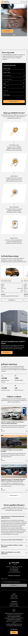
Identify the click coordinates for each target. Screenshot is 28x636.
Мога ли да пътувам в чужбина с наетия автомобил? (12, 545)
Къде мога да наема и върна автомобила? (12, 539)
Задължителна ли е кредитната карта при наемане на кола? (12, 517)
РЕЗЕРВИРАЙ (11, 300)
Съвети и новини (14, 597)
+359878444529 (15, 568)
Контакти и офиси (14, 598)
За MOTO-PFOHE (14, 595)
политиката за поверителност (13, 582)
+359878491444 (15, 570)
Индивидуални (14, 629)
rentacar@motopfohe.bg (15, 572)
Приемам (11, 581)
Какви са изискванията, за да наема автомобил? (10, 552)
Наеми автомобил (14, 603)
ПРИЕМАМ (14, 632)
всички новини (13, 495)
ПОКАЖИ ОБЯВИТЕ (13, 101)
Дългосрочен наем (14, 604)
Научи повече (7, 31)
